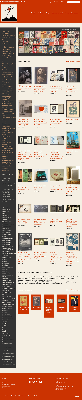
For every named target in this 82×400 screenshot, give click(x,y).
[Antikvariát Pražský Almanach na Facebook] (30, 382)
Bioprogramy (5, 82)
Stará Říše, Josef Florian (8, 128)
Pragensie (4, 312)
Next (76, 41)
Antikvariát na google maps (9, 364)
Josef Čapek (5, 122)
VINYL (4, 332)
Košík (57, 2)
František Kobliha (6, 242)
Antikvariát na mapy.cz (8, 362)
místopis (4, 294)
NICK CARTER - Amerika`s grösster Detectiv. (7, 97)
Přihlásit (63, 1)
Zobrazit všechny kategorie (73, 290)
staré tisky (4, 326)
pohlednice (5, 310)
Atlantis (4, 213)
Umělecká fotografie (7, 72)
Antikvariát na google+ (8, 359)
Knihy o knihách (6, 280)
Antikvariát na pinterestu (8, 356)
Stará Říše (5, 324)
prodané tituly (5, 170)
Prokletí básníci (6, 314)
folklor (4, 236)
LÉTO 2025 (5, 290)
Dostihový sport (6, 226)
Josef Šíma (5, 265)
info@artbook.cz (59, 381)
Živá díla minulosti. (7, 111)
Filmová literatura (6, 234)
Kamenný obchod (57, 13)
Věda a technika (6, 335)
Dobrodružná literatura (8, 224)
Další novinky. (6, 33)
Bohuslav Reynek (6, 130)
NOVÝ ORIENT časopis (8, 298)
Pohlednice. (5, 168)
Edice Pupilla (5, 228)
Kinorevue (5, 278)
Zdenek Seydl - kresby (8, 339)
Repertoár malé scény (7, 318)
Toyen (4, 138)
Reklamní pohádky (7, 316)
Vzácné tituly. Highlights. (8, 35)
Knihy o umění (6, 43)
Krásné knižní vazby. (7, 51)
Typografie (5, 330)
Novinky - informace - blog (8, 384)
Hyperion (4, 259)
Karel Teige (5, 140)
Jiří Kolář (4, 261)
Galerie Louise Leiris (7, 246)
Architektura (5, 211)
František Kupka (6, 244)
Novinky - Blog (7, 174)
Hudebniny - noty (6, 257)
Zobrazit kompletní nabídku (73, 61)
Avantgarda (5, 41)
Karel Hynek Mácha (7, 267)
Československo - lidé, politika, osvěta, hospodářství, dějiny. (8, 162)
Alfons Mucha (6, 136)
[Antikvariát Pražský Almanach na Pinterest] (33, 382)
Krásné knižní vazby (7, 284)
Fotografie (5, 70)
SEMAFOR (5, 322)
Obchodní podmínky (71, 13)
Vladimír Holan (6, 126)
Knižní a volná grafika (8, 56)
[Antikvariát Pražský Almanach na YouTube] (40, 382)
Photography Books (7, 306)
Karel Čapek (5, 119)
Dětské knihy (5, 94)
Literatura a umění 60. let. (8, 109)
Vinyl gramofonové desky (9, 117)
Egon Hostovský (6, 230)
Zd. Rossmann (6, 337)
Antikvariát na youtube (8, 353)
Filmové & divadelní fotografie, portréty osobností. (7, 75)
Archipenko (5, 156)
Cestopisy (4, 219)
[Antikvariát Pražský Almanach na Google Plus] (37, 382)
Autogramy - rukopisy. (8, 53)
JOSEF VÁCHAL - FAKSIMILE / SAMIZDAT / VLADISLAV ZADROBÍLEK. (7, 193)
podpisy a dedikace (7, 308)
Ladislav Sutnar (6, 286)
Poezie (4, 61)
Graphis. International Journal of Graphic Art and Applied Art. (8, 47)
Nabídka (40, 13)
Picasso (4, 158)
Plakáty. (4, 84)
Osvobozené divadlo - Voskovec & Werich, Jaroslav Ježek (8, 148)
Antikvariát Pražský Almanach (20, 395)
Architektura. (5, 67)
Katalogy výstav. (6, 273)
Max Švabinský (6, 124)
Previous (22, 41)
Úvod (33, 13)
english (50, 2)
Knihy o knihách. (6, 166)
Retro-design (5, 320)
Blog (47, 13)
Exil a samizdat (6, 232)
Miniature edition (6, 292)
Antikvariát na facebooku (8, 350)
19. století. (5, 207)
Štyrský (4, 341)
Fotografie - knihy (7, 79)
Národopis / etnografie (8, 300)
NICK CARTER (6, 296)
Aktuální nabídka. (6, 31)
